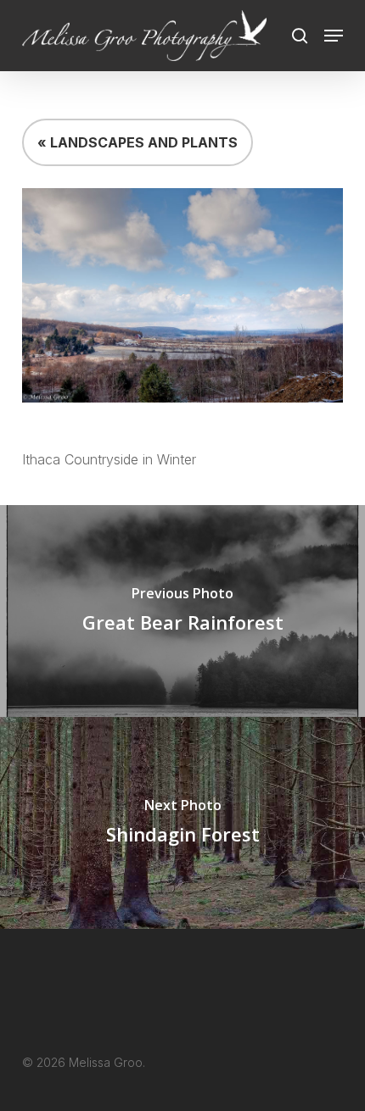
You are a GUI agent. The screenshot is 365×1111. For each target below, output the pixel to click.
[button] (333, 35)
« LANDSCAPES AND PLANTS (137, 142)
